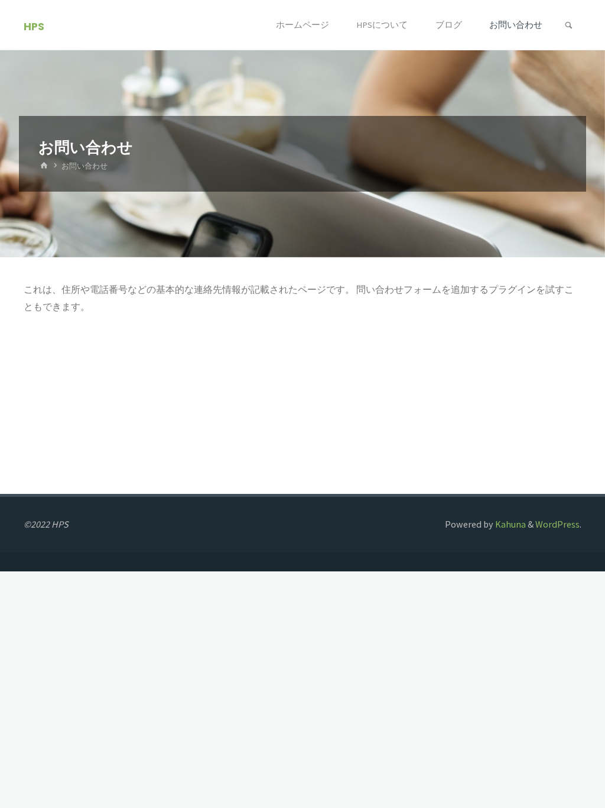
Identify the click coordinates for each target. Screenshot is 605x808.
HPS (34, 25)
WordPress (557, 524)
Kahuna (509, 524)
